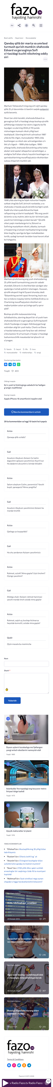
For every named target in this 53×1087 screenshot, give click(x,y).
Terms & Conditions (15, 1059)
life (26, 349)
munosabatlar (12, 352)
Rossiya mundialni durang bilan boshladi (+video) (23, 1012)
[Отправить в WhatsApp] (18, 364)
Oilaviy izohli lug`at (28, 856)
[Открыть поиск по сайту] (33, 25)
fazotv (9, 349)
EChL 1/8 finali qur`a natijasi (22, 902)
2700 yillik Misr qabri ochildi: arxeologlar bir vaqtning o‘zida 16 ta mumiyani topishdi (25, 871)
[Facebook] (9, 1065)
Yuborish (12, 700)
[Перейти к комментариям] (48, 1081)
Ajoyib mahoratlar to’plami (18, 831)
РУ (12, 25)
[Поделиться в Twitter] (14, 364)
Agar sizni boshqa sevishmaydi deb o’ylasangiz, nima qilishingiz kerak (25, 976)
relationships (27, 352)
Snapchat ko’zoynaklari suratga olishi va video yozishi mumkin (26, 940)
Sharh (7, 670)
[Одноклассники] (24, 1065)
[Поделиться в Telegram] (10, 364)
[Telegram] (29, 1065)
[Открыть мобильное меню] (40, 25)
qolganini (44, 109)
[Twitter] (19, 1065)
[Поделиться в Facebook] (5, 364)
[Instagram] (14, 1065)
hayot (18, 349)
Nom (6, 658)
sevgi (39, 352)
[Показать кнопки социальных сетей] (19, 25)
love (34, 349)
